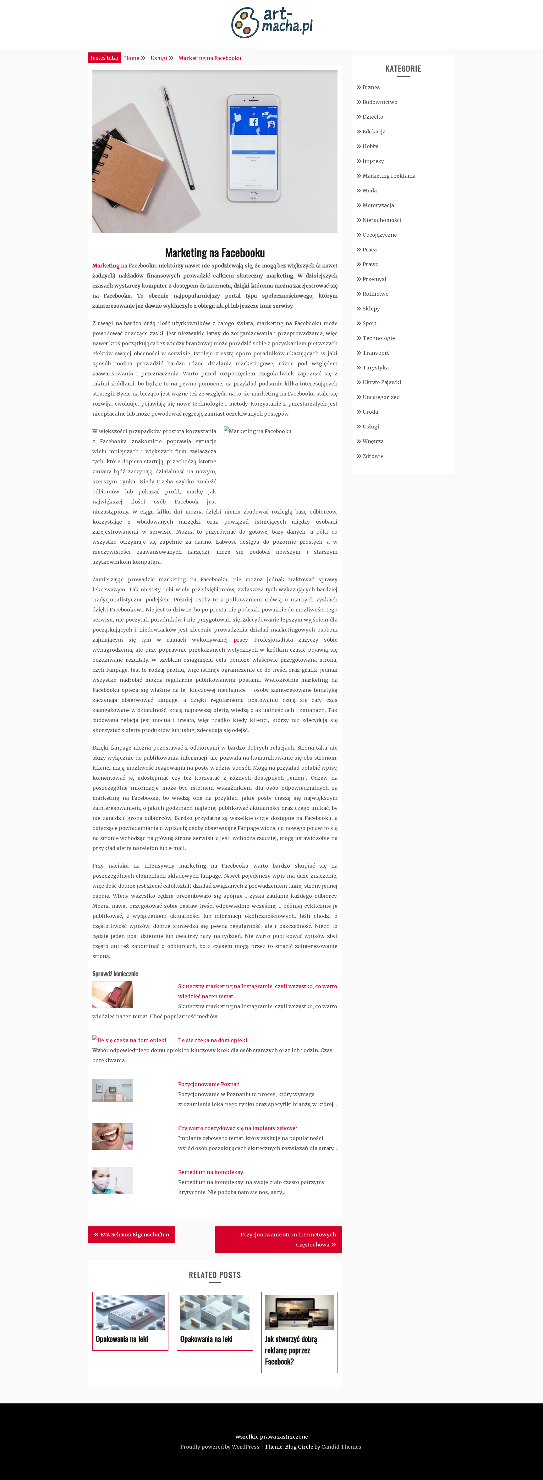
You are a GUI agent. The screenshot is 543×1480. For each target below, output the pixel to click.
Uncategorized (381, 397)
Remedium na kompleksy (210, 1172)
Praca (370, 249)
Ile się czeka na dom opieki (212, 1040)
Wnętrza (373, 441)
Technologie (379, 338)
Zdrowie (373, 456)
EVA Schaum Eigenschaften (135, 1234)
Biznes (371, 87)
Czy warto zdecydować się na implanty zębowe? (238, 1128)
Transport (376, 353)
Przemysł (375, 279)
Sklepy (371, 308)
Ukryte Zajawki (382, 382)
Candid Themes (341, 1447)
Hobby (370, 146)
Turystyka (376, 367)
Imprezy (373, 161)
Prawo (371, 264)
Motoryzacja (378, 205)
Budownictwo (380, 102)
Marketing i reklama (389, 176)
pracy (240, 640)
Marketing (105, 265)
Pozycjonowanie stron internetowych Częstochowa (288, 1239)
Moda (370, 190)
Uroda (370, 412)
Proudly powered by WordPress (220, 1447)
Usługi (371, 426)
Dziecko (373, 117)
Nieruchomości (382, 220)
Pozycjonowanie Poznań (209, 1084)
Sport (369, 323)
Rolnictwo (376, 294)
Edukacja (374, 131)
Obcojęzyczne (380, 235)
